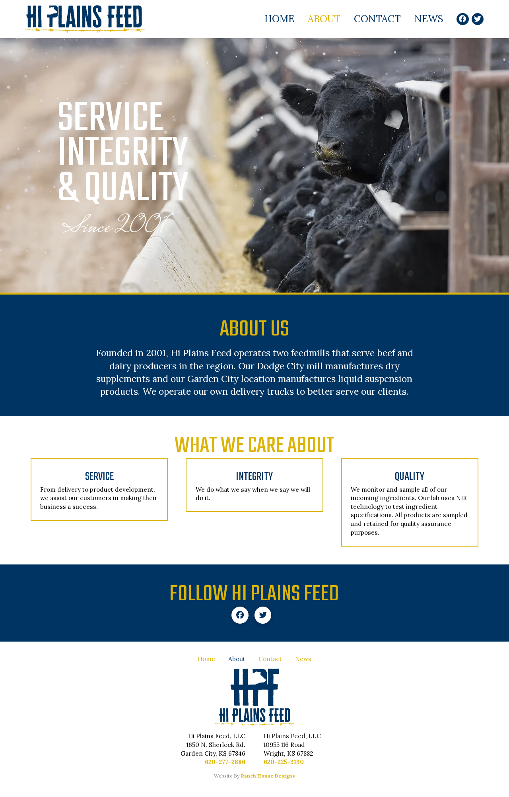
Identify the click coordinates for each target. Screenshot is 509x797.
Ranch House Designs (268, 776)
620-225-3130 (284, 762)
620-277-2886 (225, 762)
